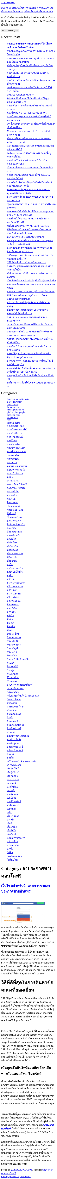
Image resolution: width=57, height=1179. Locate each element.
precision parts (13, 415)
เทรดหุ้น (11, 790)
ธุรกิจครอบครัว (15, 568)
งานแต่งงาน (13, 480)
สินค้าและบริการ (15, 725)
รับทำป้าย (12, 652)
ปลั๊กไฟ (10, 615)
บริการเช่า (12, 590)
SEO (9, 420)
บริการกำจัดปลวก (16, 582)
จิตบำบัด (11, 499)
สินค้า (10, 717)
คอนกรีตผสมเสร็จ (16, 469)
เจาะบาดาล (13, 779)
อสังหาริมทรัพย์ (15, 747)
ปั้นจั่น (10, 619)
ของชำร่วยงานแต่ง (16, 451)
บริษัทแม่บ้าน (13, 601)
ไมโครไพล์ (12, 860)
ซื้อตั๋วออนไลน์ (14, 517)
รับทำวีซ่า (12, 655)
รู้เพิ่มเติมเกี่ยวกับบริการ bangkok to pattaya (28, 226)
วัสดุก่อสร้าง (13, 692)
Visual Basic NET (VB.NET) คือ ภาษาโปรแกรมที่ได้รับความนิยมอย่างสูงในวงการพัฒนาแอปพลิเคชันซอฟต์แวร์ (31, 295)
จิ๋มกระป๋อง (12, 502)
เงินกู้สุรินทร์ (13, 772)
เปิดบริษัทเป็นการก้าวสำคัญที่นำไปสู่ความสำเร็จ (31, 280)
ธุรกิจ (10, 564)
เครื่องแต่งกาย (14, 765)
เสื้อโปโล (11, 830)
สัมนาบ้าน (12, 710)
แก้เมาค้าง (12, 841)
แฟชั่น (10, 849)
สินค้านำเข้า (13, 721)
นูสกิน (10, 575)
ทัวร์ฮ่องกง (12, 550)
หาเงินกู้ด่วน (13, 743)
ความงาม (12, 462)
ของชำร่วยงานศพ (16, 448)
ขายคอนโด (13, 455)
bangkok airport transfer (18, 399)
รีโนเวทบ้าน (13, 677)
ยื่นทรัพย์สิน (13, 634)
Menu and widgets (10, 30)
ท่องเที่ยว (11, 539)
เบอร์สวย (11, 798)
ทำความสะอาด (15, 553)
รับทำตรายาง (14, 644)
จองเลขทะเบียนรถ (16, 488)
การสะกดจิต (13, 444)
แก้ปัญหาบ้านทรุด (16, 838)
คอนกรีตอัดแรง (15, 473)
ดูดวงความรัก (14, 521)
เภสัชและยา (13, 805)
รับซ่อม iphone (14, 637)
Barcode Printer (14, 402)
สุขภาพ (11, 732)
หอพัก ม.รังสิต (14, 739)
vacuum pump (13, 423)
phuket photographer (16, 412)
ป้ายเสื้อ (11, 626)
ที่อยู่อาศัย (12, 561)
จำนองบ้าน (12, 495)
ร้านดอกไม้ (12, 666)
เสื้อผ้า (10, 823)
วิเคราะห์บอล (14, 699)
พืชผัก (10, 630)
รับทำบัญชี (12, 648)
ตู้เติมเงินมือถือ (14, 531)
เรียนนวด (11, 808)
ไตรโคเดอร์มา (14, 856)
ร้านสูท (10, 670)
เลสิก (9, 812)
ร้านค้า (10, 663)
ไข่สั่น (10, 852)
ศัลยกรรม (12, 703)
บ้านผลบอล (13, 604)
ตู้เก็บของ (11, 528)
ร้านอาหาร (12, 674)
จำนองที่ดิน (13, 491)
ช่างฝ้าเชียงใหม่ (15, 510)
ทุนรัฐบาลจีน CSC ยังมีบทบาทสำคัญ (25, 237)
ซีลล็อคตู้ (11, 513)
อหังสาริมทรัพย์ (15, 750)
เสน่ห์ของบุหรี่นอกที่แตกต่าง (21, 94)
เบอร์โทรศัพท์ (14, 801)
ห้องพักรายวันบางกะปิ (18, 736)
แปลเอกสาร (13, 845)
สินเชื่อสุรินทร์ (14, 728)
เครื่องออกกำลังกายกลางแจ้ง (22, 761)
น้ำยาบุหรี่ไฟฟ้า (15, 572)
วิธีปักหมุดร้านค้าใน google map (23, 695)
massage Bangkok (15, 409)
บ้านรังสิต (12, 608)
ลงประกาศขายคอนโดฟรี (20, 685)
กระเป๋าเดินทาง (15, 433)
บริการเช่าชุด (14, 593)
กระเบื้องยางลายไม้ (17, 429)
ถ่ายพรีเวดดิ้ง (13, 535)
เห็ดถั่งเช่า (12, 834)
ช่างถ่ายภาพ (13, 506)
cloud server (12, 404)
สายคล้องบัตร (14, 714)
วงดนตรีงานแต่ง (15, 688)
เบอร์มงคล (12, 794)
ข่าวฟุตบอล (13, 459)
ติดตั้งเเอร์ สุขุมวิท (16, 524)
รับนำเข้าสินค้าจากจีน (18, 659)
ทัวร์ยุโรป (12, 542)
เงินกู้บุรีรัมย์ (13, 768)
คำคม (10, 477)
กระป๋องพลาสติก (15, 426)
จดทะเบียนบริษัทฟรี (17, 484)
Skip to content (8, 2)
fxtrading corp (13, 407)
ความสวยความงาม (17, 466)
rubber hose (12, 417)
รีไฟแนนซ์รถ (13, 681)
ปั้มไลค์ (10, 623)
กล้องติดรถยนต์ (15, 437)
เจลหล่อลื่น (12, 776)
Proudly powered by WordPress (16, 1176)
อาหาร (10, 754)
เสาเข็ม (10, 819)
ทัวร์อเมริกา (13, 546)
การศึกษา (12, 440)
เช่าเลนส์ (11, 783)
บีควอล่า (11, 612)
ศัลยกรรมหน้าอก (15, 706)
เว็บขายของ (13, 816)
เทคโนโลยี (12, 787)
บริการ (10, 579)
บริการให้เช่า (13, 597)
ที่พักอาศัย (12, 557)
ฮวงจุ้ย (10, 757)
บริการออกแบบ (15, 586)
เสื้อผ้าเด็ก (12, 827)
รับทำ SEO (12, 641)
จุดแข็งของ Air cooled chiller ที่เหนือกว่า (27, 113)
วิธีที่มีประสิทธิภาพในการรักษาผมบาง (26, 262)
